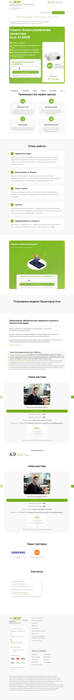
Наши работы (53, 90)
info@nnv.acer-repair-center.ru (24, 589)
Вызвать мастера (37, 411)
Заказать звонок (59, 12)
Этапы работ (25, 90)
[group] (18, 554)
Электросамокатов (37, 664)
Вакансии (45, 17)
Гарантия (43, 90)
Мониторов (35, 662)
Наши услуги (35, 633)
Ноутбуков (35, 654)
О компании (18, 17)
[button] (72, 397)
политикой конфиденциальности (47, 287)
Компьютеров (35, 657)
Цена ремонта (38, 17)
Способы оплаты (36, 640)
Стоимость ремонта (37, 618)
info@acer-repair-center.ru (17, 636)
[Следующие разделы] (64, 90)
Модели (35, 90)
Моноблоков (47, 654)
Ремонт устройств (28, 17)
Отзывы (56, 17)
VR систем (46, 659)
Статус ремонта (46, 12)
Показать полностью (15, 345)
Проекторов (47, 657)
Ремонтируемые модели (38, 631)
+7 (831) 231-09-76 (16, 8)
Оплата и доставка (37, 620)
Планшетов (35, 659)
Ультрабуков (47, 662)
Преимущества (14, 90)
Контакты (50, 17)
